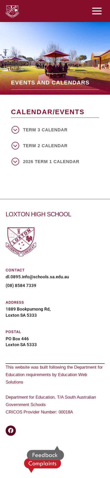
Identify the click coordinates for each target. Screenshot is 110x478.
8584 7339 (25, 285)
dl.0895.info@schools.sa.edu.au (37, 276)
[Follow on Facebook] (11, 431)
